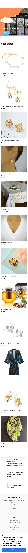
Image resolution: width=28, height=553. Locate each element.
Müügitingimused (14, 520)
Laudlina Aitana (5, 209)
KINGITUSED (13, 6)
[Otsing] (22, 2)
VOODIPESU (4, 6)
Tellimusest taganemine (14, 522)
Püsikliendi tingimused (14, 527)
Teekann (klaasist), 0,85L (8, 310)
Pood (6, 33)
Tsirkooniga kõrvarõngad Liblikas (10, 343)
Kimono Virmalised (6, 377)
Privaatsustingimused (14, 525)
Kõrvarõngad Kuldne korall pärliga (10, 140)
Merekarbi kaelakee (6, 242)
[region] (14, 543)
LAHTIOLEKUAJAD (14, 508)
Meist (14, 529)
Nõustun (14, 550)
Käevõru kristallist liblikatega (9, 73)
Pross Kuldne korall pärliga (8, 276)
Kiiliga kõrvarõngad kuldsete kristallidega (12, 107)
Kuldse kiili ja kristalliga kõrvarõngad (11, 410)
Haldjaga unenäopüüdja (7, 444)
